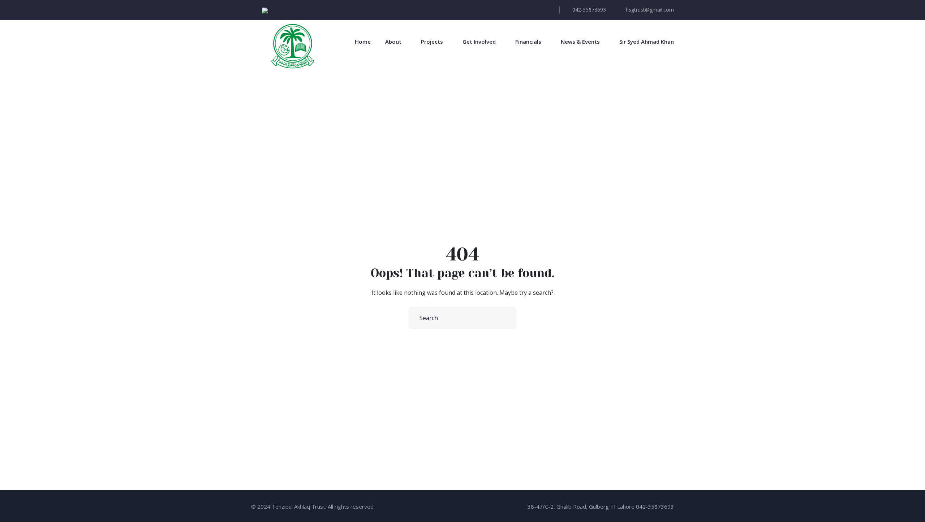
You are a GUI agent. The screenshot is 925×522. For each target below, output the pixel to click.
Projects (432, 41)
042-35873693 (589, 9)
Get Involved (479, 41)
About (393, 41)
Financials (528, 41)
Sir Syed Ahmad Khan (646, 41)
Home (363, 41)
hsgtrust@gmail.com (650, 9)
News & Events (580, 41)
